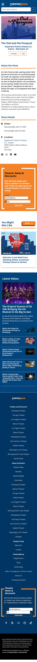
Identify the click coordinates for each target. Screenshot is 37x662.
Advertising (18, 567)
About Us (18, 576)
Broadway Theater (18, 411)
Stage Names (18, 558)
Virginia (11, 49)
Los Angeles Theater (18, 419)
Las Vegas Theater (18, 428)
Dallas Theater (18, 498)
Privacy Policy (12, 652)
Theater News (18, 467)
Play (23, 54)
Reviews (18, 471)
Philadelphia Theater (18, 437)
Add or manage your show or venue (18, 571)
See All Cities (18, 458)
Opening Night (18, 476)
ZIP (6, 201)
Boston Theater (18, 424)
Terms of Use (23, 652)
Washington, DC (22, 49)
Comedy (14, 54)
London (18, 550)
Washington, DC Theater (18, 450)
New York (18, 545)
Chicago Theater (18, 415)
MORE (27, 223)
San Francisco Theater (18, 441)
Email (7, 195)
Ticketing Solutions (18, 580)
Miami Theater (18, 432)
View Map (8, 150)
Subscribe (18, 205)
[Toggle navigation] (1, 4)
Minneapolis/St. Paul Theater (18, 454)
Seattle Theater (18, 445)
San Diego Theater (18, 519)
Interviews (18, 480)
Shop (18, 563)
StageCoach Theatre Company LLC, (18, 46)
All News (18, 537)
